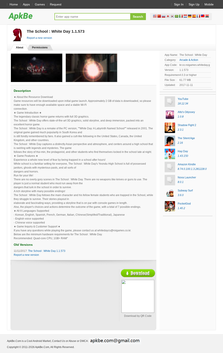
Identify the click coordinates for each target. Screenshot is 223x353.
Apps (26, 4)
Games (40, 4)
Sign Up (194, 4)
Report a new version (39, 37)
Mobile (209, 4)
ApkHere (28, 16)
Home (14, 4)
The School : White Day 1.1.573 (46, 250)
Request (55, 4)
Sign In (179, 4)
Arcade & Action (188, 59)
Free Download (138, 273)
